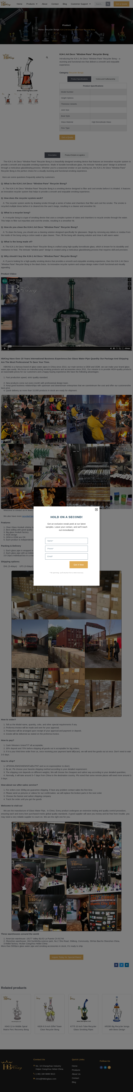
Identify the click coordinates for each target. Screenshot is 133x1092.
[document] (66, 546)
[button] (96, 509)
